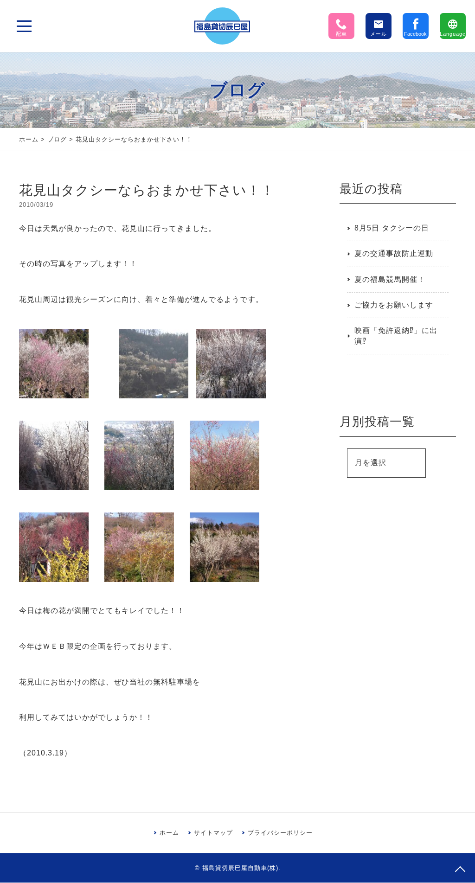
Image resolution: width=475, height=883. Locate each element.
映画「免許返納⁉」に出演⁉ (395, 335)
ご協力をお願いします (393, 305)
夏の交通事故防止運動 (393, 253)
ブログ (57, 139)
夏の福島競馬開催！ (389, 279)
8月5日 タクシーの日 (391, 228)
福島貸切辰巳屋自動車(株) (240, 867)
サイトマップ (213, 832)
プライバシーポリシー (280, 832)
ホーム (29, 139)
